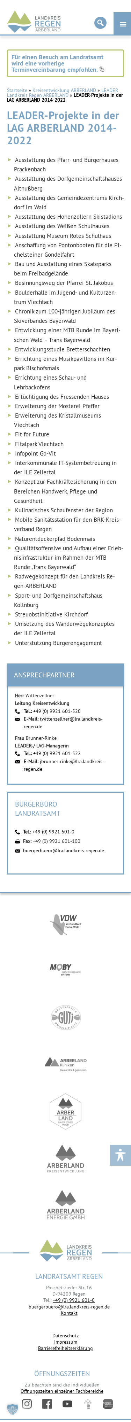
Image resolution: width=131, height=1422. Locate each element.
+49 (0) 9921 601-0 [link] (74, 1300)
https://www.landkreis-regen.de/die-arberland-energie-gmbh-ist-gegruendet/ (66, 1205)
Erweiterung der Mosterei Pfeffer (57, 406)
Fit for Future (32, 434)
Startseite (17, 90)
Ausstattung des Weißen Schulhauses (62, 226)
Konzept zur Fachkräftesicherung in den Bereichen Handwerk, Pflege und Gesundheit (65, 491)
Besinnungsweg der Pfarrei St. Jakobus (64, 283)
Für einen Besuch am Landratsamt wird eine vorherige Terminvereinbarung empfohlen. (57, 63)
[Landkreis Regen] (65, 1251)
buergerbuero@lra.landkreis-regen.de (63, 850)
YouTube (67, 1404)
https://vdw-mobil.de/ (66, 923)
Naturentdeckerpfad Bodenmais (55, 539)
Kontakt (69, 1313)
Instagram (27, 1404)
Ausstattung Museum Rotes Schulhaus (63, 236)
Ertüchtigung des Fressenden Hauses (62, 397)
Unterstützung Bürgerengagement (58, 643)
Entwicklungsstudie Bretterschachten (62, 349)
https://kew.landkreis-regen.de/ (66, 1158)
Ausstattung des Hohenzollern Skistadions (68, 216)
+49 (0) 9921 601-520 (57, 711)
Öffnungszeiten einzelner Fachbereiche (62, 1391)
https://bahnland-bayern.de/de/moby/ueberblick (66, 970)
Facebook (47, 1404)
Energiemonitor (108, 1404)
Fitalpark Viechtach (39, 444)
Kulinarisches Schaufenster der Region (64, 510)
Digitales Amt (88, 1404)
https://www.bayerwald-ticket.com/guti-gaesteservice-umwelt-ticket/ (66, 1017)
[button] (12, 1409)
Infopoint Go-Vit (35, 453)
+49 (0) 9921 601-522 (57, 753)
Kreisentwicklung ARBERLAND (64, 90)
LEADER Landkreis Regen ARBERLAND (62, 92)
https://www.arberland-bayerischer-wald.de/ (66, 1111)
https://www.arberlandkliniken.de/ (66, 1064)
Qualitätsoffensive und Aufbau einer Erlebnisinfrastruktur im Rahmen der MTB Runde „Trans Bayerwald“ (68, 557)
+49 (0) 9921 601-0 (53, 832)
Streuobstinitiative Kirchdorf (51, 614)
